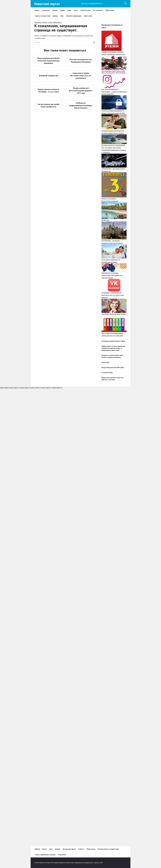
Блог (62, 16)
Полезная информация (73, 16)
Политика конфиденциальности (92, 3)
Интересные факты (69, 849)
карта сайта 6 (57, 388)
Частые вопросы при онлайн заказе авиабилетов (48, 105)
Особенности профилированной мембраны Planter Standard (80, 105)
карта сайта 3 (25, 388)
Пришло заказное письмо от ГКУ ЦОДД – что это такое (48, 90)
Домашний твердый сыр (48, 75)
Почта (76, 10)
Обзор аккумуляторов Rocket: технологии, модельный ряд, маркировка (48, 60)
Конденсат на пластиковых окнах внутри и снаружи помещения (112, 356)
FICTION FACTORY (107, 372)
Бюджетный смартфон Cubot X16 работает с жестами (112, 379)
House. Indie (105, 362)
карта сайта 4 (36, 388)
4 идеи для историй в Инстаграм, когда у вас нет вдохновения (80, 75)
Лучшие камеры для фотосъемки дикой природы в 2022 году (80, 90)
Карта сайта (88, 16)
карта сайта (4, 388)
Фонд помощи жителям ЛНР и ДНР (112, 367)
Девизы (55, 16)
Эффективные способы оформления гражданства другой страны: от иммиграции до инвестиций (113, 348)
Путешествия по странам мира (108, 849)
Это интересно (98, 10)
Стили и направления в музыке (45, 855)
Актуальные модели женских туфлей (113, 341)
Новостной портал (47, 4)
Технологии (46, 10)
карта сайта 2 (14, 388)
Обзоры (55, 10)
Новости (81, 849)
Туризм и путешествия (42, 16)
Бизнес (37, 10)
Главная (37, 849)
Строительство (85, 10)
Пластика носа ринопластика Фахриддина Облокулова (81, 60)
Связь (69, 10)
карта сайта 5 (46, 388)
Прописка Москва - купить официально (48, 22)
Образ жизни (109, 10)
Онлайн (62, 10)
